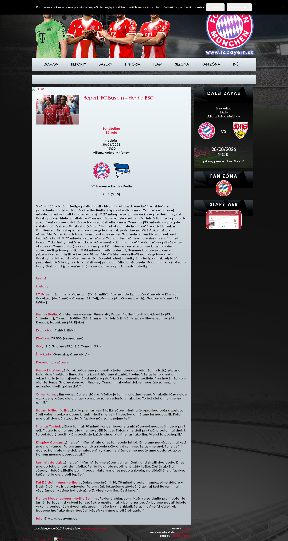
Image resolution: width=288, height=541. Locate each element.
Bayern (105, 64)
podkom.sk (182, 532)
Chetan (27, 539)
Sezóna (182, 64)
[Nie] (283, 7)
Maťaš (185, 528)
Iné (235, 64)
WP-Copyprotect (43, 539)
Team (158, 64)
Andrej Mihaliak (180, 535)
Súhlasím (215, 7)
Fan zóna (211, 64)
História (132, 64)
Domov (50, 64)
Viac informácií (239, 7)
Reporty (78, 64)
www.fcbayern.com (93, 528)
